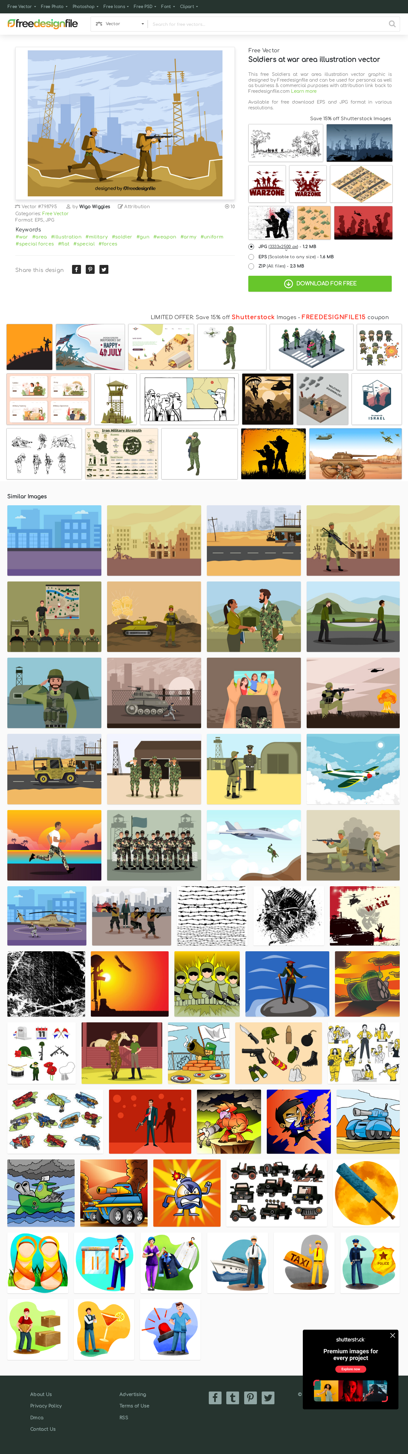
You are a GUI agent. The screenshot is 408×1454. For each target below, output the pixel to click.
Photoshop (84, 6)
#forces (107, 243)
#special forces (35, 243)
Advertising (133, 1394)
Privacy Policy (46, 1406)
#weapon (164, 236)
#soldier (122, 236)
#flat (64, 243)
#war (22, 236)
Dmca (36, 1417)
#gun (142, 236)
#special (84, 243)
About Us (41, 1394)
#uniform (212, 236)
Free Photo (52, 6)
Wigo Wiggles (94, 206)
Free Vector (20, 6)
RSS (124, 1417)
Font (166, 6)
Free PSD (143, 6)
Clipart (187, 6)
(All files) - (281, 266)
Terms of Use (134, 1406)
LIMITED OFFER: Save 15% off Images (223, 317)
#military (96, 236)
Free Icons (114, 6)
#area (39, 236)
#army (188, 236)
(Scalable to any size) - (296, 257)
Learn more (304, 91)
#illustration (66, 236)
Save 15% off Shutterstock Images (350, 118)
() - (288, 247)
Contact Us (42, 1429)
